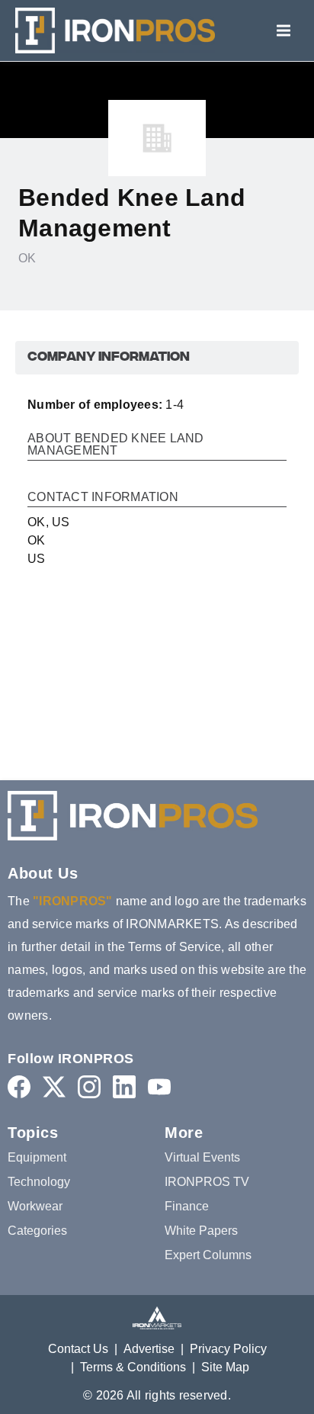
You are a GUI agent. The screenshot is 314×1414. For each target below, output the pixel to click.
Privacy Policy (228, 1348)
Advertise (149, 1348)
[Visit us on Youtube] (159, 1086)
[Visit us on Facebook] (19, 1086)
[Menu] (283, 30)
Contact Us (78, 1348)
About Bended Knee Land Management (115, 444)
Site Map (225, 1367)
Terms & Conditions (133, 1367)
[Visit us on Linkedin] (124, 1086)
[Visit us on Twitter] (54, 1086)
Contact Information (102, 497)
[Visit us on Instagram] (89, 1086)
